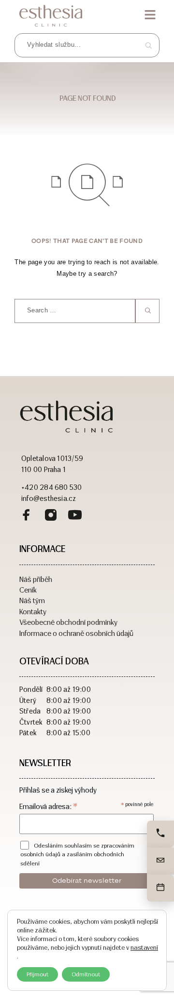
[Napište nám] (160, 861)
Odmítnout (86, 974)
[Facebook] (26, 516)
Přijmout (37, 974)
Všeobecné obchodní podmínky (68, 622)
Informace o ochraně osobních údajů (76, 633)
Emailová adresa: (48, 806)
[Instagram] (51, 516)
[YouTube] (75, 516)
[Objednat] (160, 888)
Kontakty (32, 611)
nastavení (144, 948)
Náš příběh (35, 579)
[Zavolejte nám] (160, 834)
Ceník (28, 589)
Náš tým (32, 600)
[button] (150, 15)
